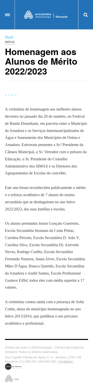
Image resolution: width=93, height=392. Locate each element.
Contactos (65, 361)
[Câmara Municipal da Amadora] (46, 15)
